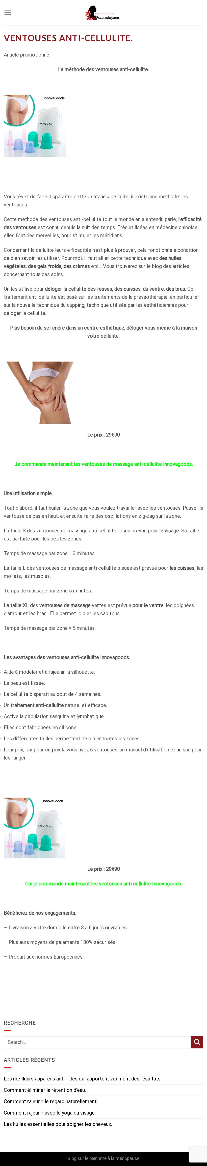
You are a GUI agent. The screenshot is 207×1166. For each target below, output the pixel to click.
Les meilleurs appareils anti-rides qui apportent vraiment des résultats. (83, 1079)
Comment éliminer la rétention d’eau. (45, 1090)
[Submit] (197, 1042)
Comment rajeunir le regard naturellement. (51, 1101)
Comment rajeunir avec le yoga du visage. (50, 1113)
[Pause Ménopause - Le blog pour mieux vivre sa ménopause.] (103, 13)
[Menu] (7, 13)
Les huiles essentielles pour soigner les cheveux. (58, 1124)
